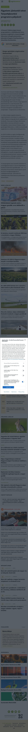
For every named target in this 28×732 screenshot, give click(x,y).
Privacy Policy (21, 391)
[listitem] (14, 363)
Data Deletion (6, 391)
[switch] (23, 366)
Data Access (14, 391)
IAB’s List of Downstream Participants (15, 359)
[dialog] (14, 366)
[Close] (25, 340)
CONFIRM (8, 387)
